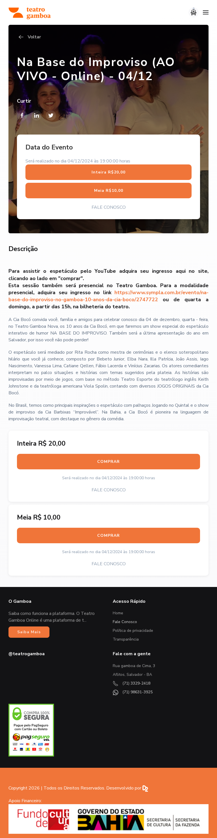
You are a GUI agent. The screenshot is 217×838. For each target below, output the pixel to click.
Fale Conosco (125, 621)
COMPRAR (108, 461)
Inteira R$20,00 (108, 172)
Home (118, 613)
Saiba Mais (29, 632)
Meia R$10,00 (108, 190)
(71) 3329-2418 (135, 683)
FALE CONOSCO (109, 207)
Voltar (34, 37)
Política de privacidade (133, 630)
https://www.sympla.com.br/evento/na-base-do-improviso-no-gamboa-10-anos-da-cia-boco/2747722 (108, 296)
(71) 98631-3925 (137, 692)
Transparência (126, 639)
